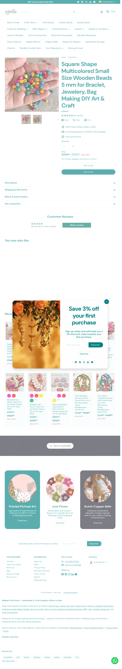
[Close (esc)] (106, 301)
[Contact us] (114, 660)
